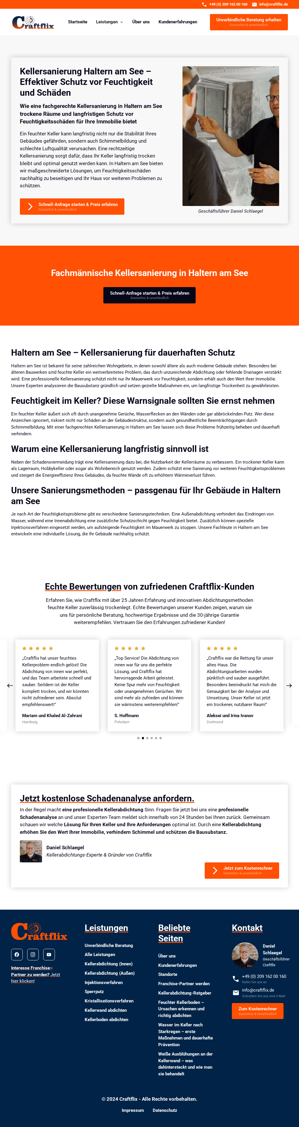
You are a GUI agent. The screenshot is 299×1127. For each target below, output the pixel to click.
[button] (109, 22)
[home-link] (33, 22)
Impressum (133, 1110)
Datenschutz (165, 1110)
